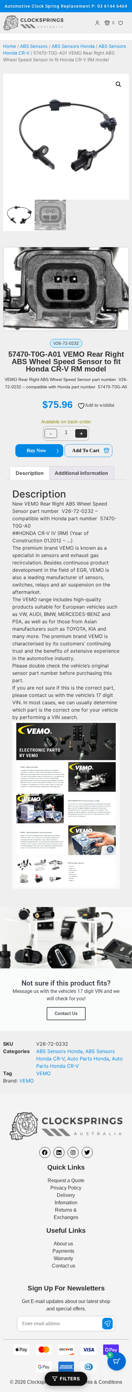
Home (9, 46)
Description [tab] (30, 473)
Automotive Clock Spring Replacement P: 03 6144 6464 (66, 6)
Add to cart (85, 450)
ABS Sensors (34, 46)
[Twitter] (87, 1152)
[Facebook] (44, 1152)
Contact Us (66, 1013)
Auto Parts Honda (88, 1059)
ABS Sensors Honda (73, 46)
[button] (118, 84)
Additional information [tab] (81, 473)
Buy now (36, 450)
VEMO (43, 1073)
